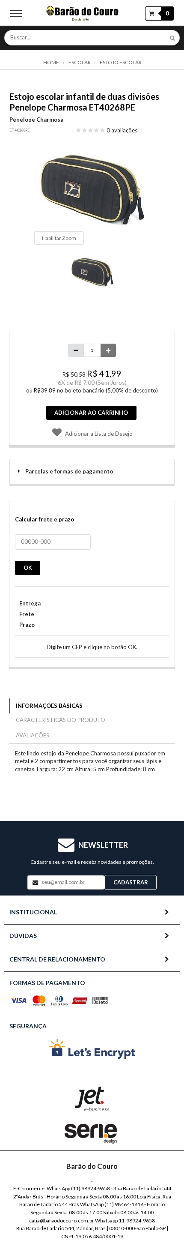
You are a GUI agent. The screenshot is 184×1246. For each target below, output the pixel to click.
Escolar (79, 62)
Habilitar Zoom (59, 238)
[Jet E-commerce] (92, 1099)
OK (28, 567)
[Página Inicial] (82, 13)
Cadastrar (130, 882)
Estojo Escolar (121, 62)
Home (51, 62)
